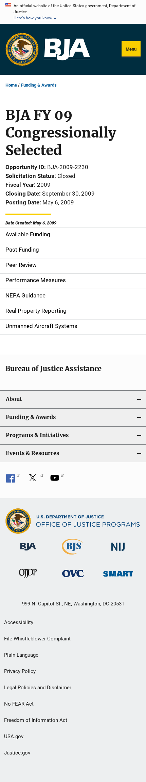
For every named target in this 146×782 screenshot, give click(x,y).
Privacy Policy (20, 671)
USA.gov (13, 736)
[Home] (67, 49)
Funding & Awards (39, 85)
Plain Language (21, 655)
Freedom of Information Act (35, 720)
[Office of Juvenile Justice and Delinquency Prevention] (28, 579)
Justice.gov (17, 753)
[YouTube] (57, 480)
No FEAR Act (19, 704)
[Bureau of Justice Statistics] (73, 556)
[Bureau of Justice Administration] (28, 552)
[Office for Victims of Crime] (73, 578)
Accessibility (18, 622)
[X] (35, 480)
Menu (131, 49)
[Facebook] (12, 480)
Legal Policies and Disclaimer (37, 688)
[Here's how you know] (73, 12)
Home (11, 85)
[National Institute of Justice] (118, 552)
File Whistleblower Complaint (37, 639)
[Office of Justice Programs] (22, 49)
